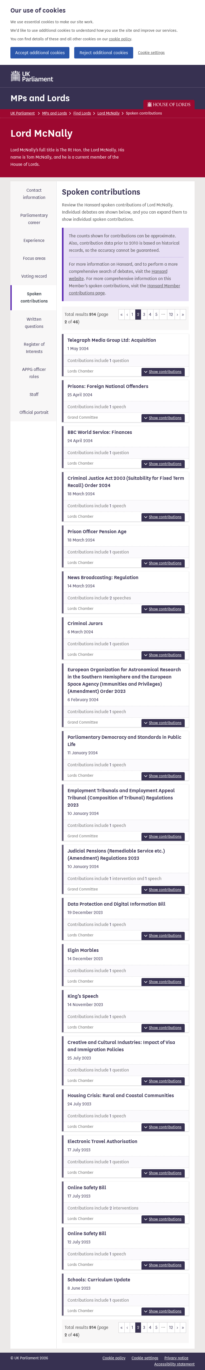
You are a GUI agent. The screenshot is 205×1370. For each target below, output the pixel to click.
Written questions (34, 323)
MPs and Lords (40, 98)
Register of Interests (34, 348)
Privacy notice (176, 1358)
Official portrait (34, 412)
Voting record (34, 276)
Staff (34, 394)
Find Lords (82, 113)
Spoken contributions (34, 297)
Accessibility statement (174, 1364)
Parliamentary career (34, 219)
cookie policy (120, 39)
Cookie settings (151, 52)
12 (171, 314)
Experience (34, 240)
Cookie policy (113, 1358)
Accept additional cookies (40, 52)
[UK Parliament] (32, 76)
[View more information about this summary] (125, 355)
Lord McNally (108, 113)
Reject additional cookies (104, 52)
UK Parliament (22, 113)
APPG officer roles (34, 373)
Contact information (34, 194)
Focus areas (34, 258)
